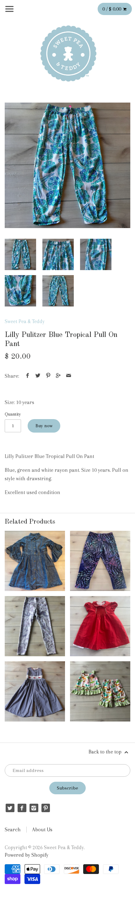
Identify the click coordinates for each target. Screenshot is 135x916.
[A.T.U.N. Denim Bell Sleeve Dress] (35, 561)
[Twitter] (10, 808)
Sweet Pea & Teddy (25, 321)
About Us (42, 830)
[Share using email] (68, 376)
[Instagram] (34, 808)
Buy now (43, 426)
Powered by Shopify (26, 855)
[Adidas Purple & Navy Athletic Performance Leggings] (100, 561)
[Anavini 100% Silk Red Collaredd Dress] (100, 626)
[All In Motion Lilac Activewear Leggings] (35, 626)
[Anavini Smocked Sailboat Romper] (35, 691)
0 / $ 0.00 (112, 9)
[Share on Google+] (58, 376)
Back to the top (106, 752)
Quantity (13, 414)
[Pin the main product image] (48, 376)
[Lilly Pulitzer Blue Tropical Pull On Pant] (67, 165)
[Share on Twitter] (38, 376)
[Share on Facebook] (27, 376)
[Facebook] (22, 808)
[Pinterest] (45, 808)
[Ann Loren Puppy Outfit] (100, 691)
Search (13, 830)
